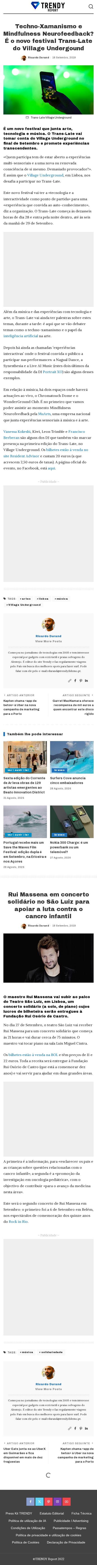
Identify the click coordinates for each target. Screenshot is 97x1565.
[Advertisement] (48, 269)
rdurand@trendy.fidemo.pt (64, 671)
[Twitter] (39, 1502)
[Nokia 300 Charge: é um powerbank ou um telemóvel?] (72, 822)
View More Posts (48, 641)
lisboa (43, 598)
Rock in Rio (18, 1221)
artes (26, 598)
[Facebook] (75, 681)
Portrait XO (52, 372)
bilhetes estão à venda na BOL (33, 1054)
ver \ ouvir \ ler (18, 770)
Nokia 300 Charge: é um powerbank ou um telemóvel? (69, 847)
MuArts (44, 414)
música (62, 598)
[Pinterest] (81, 681)
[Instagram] (57, 1502)
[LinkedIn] (86, 681)
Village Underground (45, 175)
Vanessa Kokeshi (16, 431)
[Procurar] (91, 6)
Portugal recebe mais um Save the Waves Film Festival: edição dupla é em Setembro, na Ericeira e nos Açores (24, 852)
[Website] (69, 681)
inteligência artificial (20, 336)
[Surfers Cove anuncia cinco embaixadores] (72, 757)
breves (59, 770)
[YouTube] (66, 1502)
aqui (51, 468)
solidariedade (51, 1352)
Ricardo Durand (38, 57)
